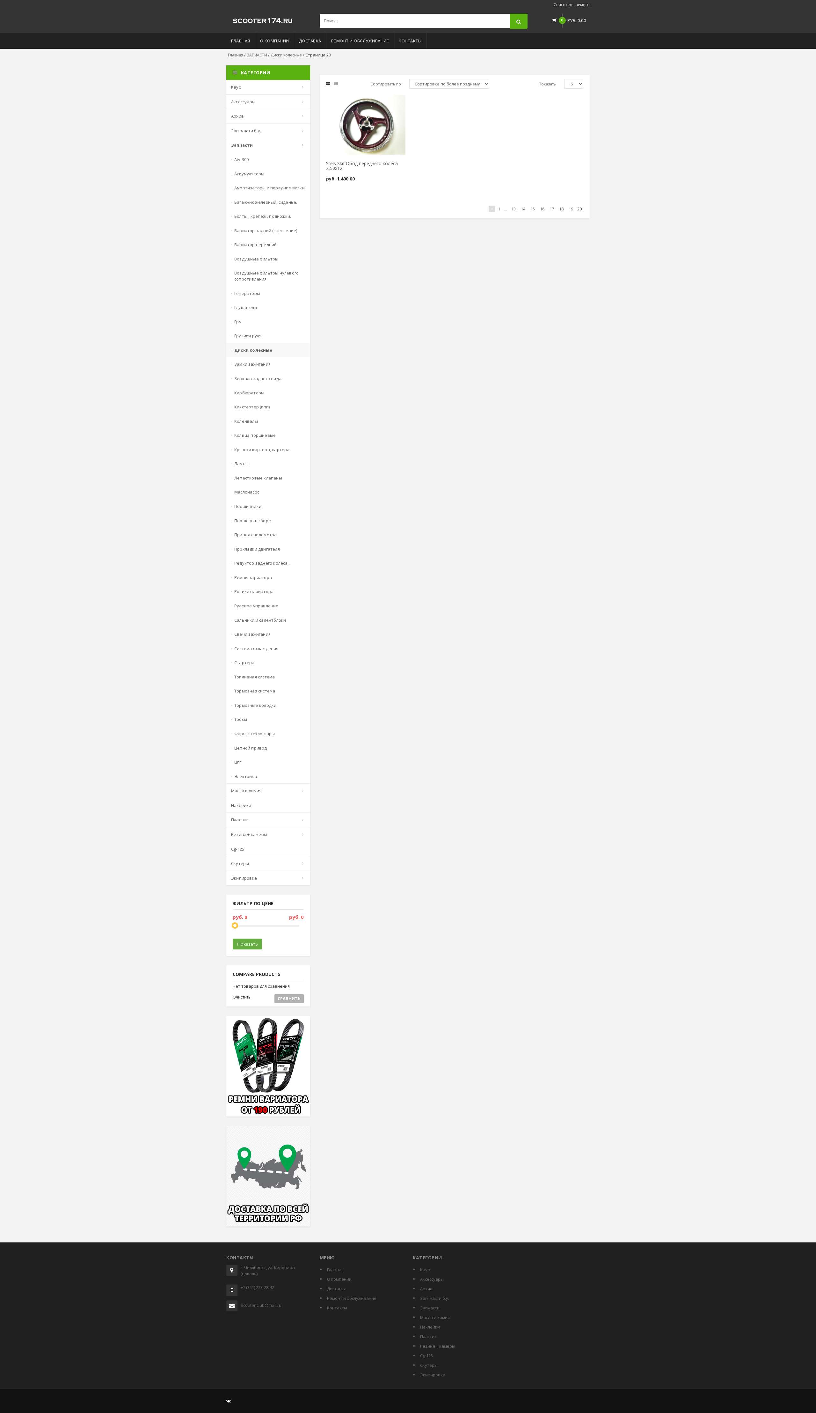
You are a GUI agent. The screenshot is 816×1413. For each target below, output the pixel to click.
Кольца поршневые (255, 435)
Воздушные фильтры (256, 259)
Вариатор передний (255, 244)
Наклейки (241, 805)
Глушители (245, 307)
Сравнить (289, 998)
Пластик (239, 820)
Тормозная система (254, 691)
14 (523, 209)
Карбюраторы (249, 393)
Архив (237, 116)
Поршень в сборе (252, 520)
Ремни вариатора (253, 577)
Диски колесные (286, 55)
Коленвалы (246, 421)
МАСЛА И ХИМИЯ (246, 791)
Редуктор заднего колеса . (262, 563)
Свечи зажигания (252, 634)
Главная (240, 41)
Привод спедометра (255, 535)
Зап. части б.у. (246, 131)
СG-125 (237, 849)
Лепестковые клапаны (258, 478)
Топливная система (254, 677)
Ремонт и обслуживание (360, 41)
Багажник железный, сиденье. (265, 202)
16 (542, 209)
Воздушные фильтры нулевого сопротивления (266, 276)
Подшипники (247, 506)
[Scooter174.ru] (263, 19)
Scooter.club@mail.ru (261, 1305)
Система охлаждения (256, 648)
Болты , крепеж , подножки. (262, 216)
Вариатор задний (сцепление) (265, 230)
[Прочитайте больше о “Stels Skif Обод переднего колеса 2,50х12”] (349, 102)
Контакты (410, 41)
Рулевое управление (256, 606)
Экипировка (244, 878)
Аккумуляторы (249, 174)
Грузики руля (247, 336)
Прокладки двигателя (257, 549)
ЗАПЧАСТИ (257, 55)
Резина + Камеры (249, 834)
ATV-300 (241, 159)
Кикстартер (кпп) (252, 407)
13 (513, 209)
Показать (247, 944)
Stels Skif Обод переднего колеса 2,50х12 (362, 165)
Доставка (310, 41)
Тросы (240, 719)
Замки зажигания (252, 364)
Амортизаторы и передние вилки (269, 188)
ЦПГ (238, 762)
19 (571, 209)
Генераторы (247, 293)
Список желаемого (572, 4)
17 (552, 209)
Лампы (241, 463)
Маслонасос (246, 492)
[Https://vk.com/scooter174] (228, 1401)
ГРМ (238, 322)
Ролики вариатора (253, 591)
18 (561, 209)
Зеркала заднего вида (257, 378)
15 (532, 209)
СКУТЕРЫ (240, 863)
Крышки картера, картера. (262, 449)
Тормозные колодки (255, 705)
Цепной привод (250, 748)
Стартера (244, 662)
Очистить (242, 997)
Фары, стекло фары (254, 733)
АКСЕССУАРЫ (243, 102)
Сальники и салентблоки (260, 620)
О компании (274, 41)
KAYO (236, 87)
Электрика (245, 776)
